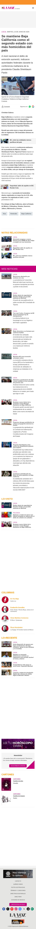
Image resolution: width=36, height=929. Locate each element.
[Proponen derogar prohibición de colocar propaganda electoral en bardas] (6, 429)
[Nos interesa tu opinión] (18, 874)
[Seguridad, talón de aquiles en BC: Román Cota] (6, 248)
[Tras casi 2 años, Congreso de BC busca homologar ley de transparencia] (6, 318)
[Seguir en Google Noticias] (33, 106)
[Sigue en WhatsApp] (29, 106)
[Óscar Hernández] (5, 628)
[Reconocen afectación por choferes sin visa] (6, 281)
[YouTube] (11, 908)
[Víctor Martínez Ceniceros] (5, 619)
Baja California (26, 213)
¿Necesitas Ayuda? (18, 904)
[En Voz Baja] (5, 599)
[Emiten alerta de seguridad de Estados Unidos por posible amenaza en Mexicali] (6, 300)
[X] (7, 908)
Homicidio (13, 213)
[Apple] (28, 908)
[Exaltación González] (5, 609)
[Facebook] (3, 908)
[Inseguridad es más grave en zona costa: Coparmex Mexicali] (6, 664)
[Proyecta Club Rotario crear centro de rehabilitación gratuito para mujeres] (6, 455)
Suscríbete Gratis (18, 766)
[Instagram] (15, 908)
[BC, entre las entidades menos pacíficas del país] (6, 255)
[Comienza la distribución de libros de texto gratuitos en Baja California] (6, 482)
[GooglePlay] (32, 908)
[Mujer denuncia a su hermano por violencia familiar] (6, 339)
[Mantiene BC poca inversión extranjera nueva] (6, 364)
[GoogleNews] (20, 908)
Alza (4, 213)
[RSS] (24, 908)
